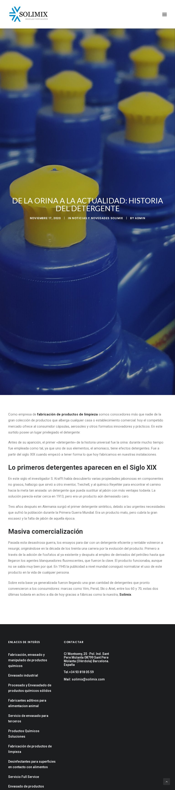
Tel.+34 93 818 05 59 (79, 672)
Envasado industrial (23, 675)
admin (140, 218)
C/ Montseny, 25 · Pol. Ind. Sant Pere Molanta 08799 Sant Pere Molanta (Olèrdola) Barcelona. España (86, 659)
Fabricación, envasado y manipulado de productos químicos (27, 660)
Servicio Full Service (23, 777)
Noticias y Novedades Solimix (97, 218)
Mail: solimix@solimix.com (84, 679)
